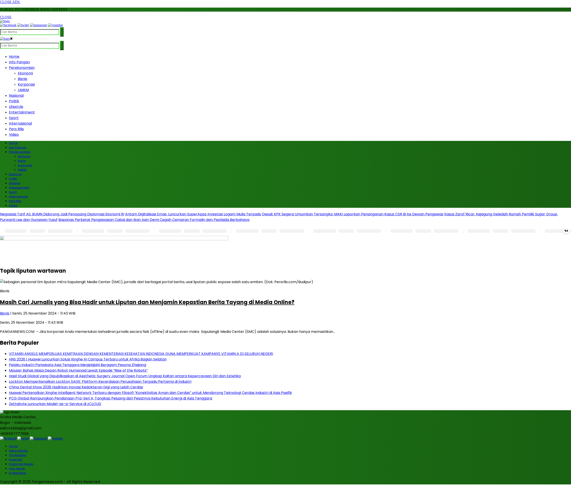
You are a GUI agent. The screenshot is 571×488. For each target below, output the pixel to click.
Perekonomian (22, 67)
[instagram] (38, 25)
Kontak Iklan (17, 473)
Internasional (20, 123)
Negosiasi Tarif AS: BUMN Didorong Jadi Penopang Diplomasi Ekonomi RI (62, 214)
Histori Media (18, 451)
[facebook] (8, 25)
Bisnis (22, 78)
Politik (14, 101)
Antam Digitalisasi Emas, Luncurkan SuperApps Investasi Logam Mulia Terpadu (193, 214)
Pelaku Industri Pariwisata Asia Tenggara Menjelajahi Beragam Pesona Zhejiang (77, 364)
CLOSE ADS (10, 2)
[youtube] (55, 25)
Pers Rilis (16, 129)
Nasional (16, 95)
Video (14, 134)
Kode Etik (15, 459)
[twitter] (23, 25)
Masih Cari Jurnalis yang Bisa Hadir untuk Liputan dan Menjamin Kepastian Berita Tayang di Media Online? (147, 302)
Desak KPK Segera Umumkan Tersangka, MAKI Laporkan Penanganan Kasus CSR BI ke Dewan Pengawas (352, 214)
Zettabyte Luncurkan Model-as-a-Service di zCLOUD (55, 403)
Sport (14, 117)
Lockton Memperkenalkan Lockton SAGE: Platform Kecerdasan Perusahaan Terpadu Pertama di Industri (100, 381)
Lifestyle (16, 106)
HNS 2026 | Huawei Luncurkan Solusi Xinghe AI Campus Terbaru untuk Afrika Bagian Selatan (88, 359)
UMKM (23, 90)
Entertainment (22, 112)
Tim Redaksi (17, 455)
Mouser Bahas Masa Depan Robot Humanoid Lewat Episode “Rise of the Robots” (78, 370)
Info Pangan (19, 62)
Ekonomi (25, 73)
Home (14, 56)
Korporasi (26, 84)
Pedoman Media (21, 464)
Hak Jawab (17, 468)
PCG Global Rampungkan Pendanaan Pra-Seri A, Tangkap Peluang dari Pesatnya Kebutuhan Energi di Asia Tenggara (110, 398)
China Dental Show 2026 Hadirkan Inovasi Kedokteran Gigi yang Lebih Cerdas (76, 387)
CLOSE (6, 17)
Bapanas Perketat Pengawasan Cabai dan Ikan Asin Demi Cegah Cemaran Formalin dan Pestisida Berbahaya (153, 219)
